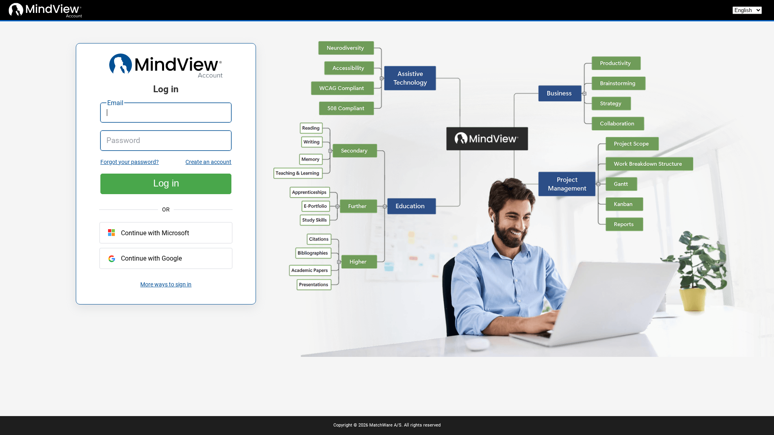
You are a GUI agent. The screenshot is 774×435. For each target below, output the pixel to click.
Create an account (208, 162)
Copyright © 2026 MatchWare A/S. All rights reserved (387, 425)
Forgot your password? (129, 162)
